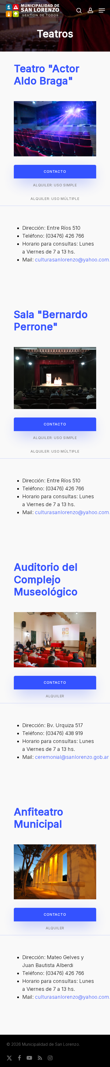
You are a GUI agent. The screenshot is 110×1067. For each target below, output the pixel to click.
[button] (102, 10)
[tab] (55, 171)
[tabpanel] (55, 244)
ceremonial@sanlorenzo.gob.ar (72, 757)
